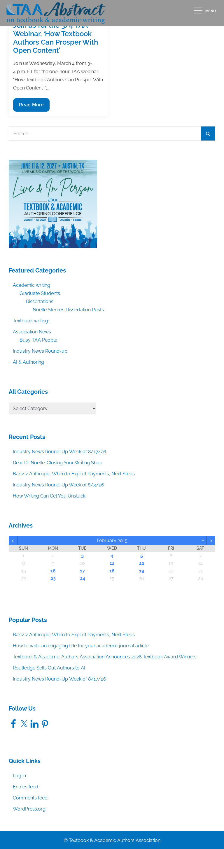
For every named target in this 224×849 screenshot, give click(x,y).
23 (53, 578)
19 (141, 571)
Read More (31, 107)
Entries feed (25, 787)
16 (53, 571)
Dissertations (39, 301)
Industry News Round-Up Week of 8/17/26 (59, 451)
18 (112, 571)
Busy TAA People (38, 340)
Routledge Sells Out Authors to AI (49, 668)
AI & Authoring (28, 362)
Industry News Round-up (40, 351)
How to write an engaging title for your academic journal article (80, 645)
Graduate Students (40, 293)
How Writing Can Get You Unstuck (49, 496)
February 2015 (112, 540)
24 (82, 578)
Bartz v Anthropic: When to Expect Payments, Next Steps (74, 474)
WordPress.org (29, 809)
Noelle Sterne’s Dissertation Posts (68, 309)
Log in (19, 775)
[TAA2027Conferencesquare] (53, 203)
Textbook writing (30, 321)
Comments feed (30, 798)
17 (82, 571)
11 (112, 563)
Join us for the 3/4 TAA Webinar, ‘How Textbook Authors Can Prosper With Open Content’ (55, 38)
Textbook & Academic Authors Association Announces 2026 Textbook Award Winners (105, 657)
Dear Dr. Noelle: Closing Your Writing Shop (57, 462)
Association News (32, 332)
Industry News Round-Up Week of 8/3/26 (58, 485)
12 (141, 563)
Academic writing (31, 285)
